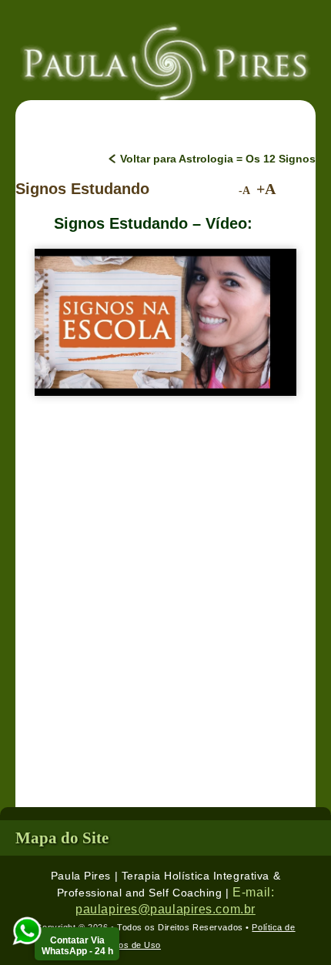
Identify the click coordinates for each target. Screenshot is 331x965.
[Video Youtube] (152, 322)
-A (244, 190)
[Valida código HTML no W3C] (195, 945)
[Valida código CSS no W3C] (260, 945)
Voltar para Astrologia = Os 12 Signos (218, 158)
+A (266, 189)
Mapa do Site (62, 838)
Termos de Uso (129, 945)
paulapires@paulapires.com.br (165, 909)
